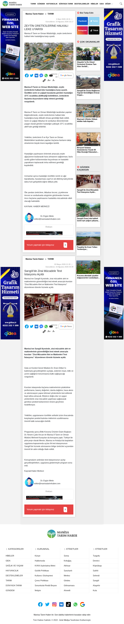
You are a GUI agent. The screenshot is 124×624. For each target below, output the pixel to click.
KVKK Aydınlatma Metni (45, 566)
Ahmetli (67, 590)
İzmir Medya (64, 620)
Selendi (96, 576)
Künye (37, 556)
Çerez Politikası (41, 581)
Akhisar (67, 566)
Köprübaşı (97, 566)
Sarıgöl (96, 581)
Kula (95, 590)
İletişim (38, 590)
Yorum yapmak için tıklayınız (46, 245)
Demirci (96, 561)
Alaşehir (96, 585)
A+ (49, 80)
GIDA (102, 4)
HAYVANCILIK (52, 4)
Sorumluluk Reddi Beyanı (46, 585)
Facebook (82, 21)
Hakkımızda (40, 561)
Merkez (67, 576)
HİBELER (94, 4)
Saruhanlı (68, 571)
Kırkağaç (67, 561)
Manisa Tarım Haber (35, 14)
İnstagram (82, 30)
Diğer (108, 4)
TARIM (33, 4)
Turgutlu (96, 556)
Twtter (95, 21)
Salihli (95, 571)
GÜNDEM (41, 4)
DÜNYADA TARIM (66, 4)
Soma (66, 556)
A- (54, 80)
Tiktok (95, 30)
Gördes (67, 581)
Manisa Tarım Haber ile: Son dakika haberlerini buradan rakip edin (62, 615)
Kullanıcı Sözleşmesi (44, 576)
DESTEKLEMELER (81, 4)
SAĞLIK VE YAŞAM (14, 566)
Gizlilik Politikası (42, 571)
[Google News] (66, 75)
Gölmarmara (69, 585)
